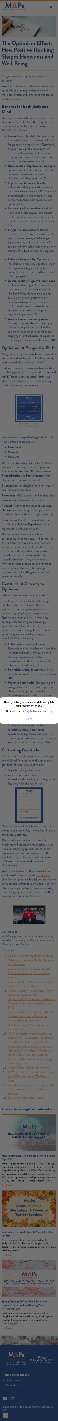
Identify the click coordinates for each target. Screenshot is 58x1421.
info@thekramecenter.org (37, 711)
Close (29, 718)
